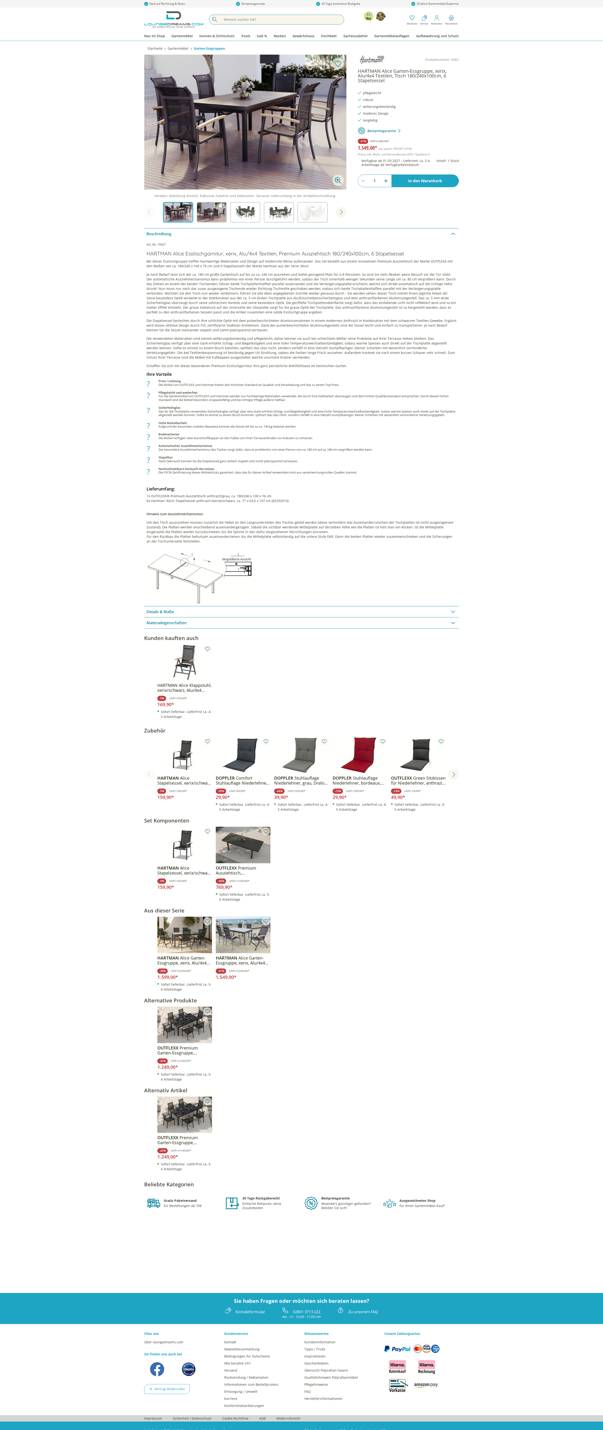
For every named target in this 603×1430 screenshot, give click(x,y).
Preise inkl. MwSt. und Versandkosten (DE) (394, 154)
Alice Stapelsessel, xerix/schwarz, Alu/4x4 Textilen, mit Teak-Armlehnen (184, 781)
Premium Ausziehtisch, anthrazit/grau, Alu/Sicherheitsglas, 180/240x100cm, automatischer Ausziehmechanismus (237, 870)
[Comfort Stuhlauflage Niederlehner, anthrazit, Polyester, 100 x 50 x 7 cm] (243, 755)
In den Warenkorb (425, 180)
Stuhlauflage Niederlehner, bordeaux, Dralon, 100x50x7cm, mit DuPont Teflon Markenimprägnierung (357, 781)
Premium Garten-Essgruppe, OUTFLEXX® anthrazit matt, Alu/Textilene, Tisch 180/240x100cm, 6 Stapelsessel (184, 1050)
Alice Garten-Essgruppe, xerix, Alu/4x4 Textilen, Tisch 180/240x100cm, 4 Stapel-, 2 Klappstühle (241, 960)
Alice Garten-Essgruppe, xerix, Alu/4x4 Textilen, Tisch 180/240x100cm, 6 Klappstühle (182, 960)
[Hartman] (372, 60)
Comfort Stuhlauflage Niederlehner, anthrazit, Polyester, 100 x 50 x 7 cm (242, 781)
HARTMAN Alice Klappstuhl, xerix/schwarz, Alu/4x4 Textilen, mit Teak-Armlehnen (184, 688)
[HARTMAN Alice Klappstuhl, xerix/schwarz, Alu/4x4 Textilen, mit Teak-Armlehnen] (184, 662)
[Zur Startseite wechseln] (173, 19)
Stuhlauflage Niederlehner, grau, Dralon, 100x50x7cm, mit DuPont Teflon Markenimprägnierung (301, 781)
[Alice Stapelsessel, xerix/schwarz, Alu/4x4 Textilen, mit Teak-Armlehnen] (184, 755)
